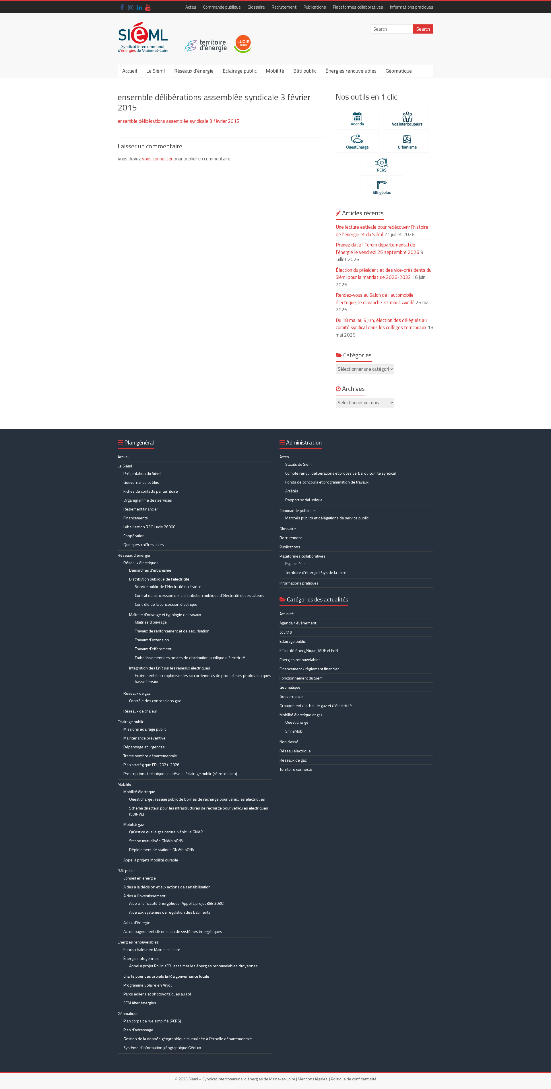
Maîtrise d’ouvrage (151, 622)
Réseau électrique (295, 751)
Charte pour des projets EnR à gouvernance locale (166, 976)
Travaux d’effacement (153, 649)
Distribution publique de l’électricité (159, 579)
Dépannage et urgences (144, 747)
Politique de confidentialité (354, 1079)
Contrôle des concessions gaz (155, 701)
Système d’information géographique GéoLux (162, 1048)
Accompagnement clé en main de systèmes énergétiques (172, 931)
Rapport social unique (304, 500)
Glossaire (256, 7)
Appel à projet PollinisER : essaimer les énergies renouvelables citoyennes (194, 966)
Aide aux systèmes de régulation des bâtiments (169, 912)
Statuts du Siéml (299, 464)
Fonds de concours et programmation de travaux (326, 482)
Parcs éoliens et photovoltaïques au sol (157, 994)
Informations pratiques (411, 7)
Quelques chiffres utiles (143, 544)
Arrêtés (291, 491)
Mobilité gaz (133, 824)
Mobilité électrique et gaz (301, 715)
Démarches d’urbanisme (150, 570)
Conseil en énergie (139, 878)
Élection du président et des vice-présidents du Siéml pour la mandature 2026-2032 (383, 273)
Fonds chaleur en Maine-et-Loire (151, 949)
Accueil (129, 71)
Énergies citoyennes (141, 958)
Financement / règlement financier (309, 669)
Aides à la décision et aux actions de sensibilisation (167, 887)
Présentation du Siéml (142, 473)
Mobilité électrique (139, 792)
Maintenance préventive (144, 738)
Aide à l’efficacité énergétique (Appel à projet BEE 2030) (176, 903)
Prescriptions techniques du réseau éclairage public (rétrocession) (180, 773)
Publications (315, 7)
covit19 (286, 632)
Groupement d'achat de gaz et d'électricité (316, 705)
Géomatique (399, 71)
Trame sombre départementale (150, 756)
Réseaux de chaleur (140, 711)
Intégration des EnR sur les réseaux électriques (169, 668)
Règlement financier (140, 509)
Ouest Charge (297, 722)
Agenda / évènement (298, 623)
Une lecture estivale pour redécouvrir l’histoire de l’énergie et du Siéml (382, 230)
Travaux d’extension (152, 640)
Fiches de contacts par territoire (150, 491)
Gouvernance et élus (141, 482)
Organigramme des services (147, 500)
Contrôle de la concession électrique (166, 604)
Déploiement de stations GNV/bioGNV (161, 850)
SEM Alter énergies (139, 1003)
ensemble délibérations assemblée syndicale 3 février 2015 (178, 121)
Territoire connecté (296, 769)
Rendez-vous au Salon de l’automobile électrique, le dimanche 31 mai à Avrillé (375, 298)
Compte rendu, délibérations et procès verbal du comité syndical (340, 473)
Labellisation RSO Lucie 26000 (149, 527)
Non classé (289, 742)
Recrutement (284, 7)
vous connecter (157, 158)
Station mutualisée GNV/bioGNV (156, 841)
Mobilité (275, 71)
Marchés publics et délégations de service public (326, 518)
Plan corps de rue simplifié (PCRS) (152, 1021)
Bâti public (304, 71)
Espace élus (295, 563)
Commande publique (222, 7)
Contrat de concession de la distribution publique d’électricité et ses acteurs (199, 595)
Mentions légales (312, 1079)
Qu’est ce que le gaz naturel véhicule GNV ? (166, 832)
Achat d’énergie (136, 922)
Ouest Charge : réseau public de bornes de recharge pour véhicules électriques (197, 799)
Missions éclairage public (144, 729)
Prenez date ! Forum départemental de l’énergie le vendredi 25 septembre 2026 (377, 248)
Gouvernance (291, 696)
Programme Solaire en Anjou (147, 985)
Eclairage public (240, 71)
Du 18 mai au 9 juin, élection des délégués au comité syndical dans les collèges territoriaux (381, 324)
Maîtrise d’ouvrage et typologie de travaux (165, 615)
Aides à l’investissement (144, 896)
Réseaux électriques (140, 563)
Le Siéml (155, 71)
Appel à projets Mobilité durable (150, 860)
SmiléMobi (294, 731)
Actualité (287, 614)
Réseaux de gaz (137, 693)
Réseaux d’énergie (194, 71)
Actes (190, 7)
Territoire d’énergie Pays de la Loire (315, 572)
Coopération (134, 536)
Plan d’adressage (138, 1030)
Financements (135, 518)
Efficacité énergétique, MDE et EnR (309, 650)
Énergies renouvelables (351, 71)
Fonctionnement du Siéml (301, 678)
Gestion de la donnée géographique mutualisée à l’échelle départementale (187, 1039)
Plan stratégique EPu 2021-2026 (151, 765)
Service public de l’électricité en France (168, 586)
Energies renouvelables (300, 660)
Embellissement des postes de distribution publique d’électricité (190, 658)
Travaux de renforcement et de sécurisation (172, 631)
